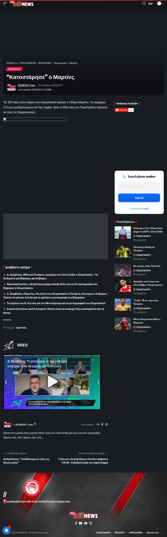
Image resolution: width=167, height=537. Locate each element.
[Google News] (85, 523)
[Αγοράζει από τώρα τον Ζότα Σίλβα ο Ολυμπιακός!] (123, 286)
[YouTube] (80, 523)
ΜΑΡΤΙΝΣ (21, 327)
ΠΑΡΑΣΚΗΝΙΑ (14, 69)
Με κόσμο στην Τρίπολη (146, 266)
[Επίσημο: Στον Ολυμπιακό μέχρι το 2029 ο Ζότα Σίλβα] (123, 232)
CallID (145, 208)
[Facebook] (102, 424)
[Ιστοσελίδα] (98, 424)
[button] (6, 3)
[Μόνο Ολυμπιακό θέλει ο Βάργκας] (123, 323)
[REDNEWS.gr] (21, 3)
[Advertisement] (55, 236)
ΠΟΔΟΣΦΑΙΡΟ (143, 236)
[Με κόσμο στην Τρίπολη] (123, 270)
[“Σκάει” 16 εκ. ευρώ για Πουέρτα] (123, 305)
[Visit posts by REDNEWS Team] (11, 87)
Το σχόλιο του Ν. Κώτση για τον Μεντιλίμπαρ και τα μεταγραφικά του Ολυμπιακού (56, 303)
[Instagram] (106, 424)
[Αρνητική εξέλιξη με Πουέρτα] (123, 251)
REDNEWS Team (26, 85)
